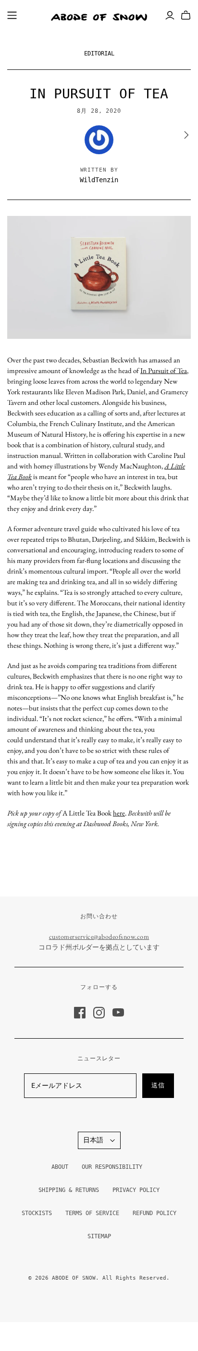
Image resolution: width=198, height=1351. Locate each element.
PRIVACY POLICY (136, 1190)
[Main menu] (12, 15)
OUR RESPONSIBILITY (112, 1167)
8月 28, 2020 (99, 110)
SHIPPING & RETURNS (68, 1190)
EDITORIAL (99, 53)
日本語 (93, 1140)
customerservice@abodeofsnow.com (99, 936)
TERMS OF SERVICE (92, 1213)
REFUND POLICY (154, 1213)
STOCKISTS (37, 1213)
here (119, 812)
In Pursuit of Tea (163, 370)
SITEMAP (99, 1236)
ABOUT (59, 1167)
